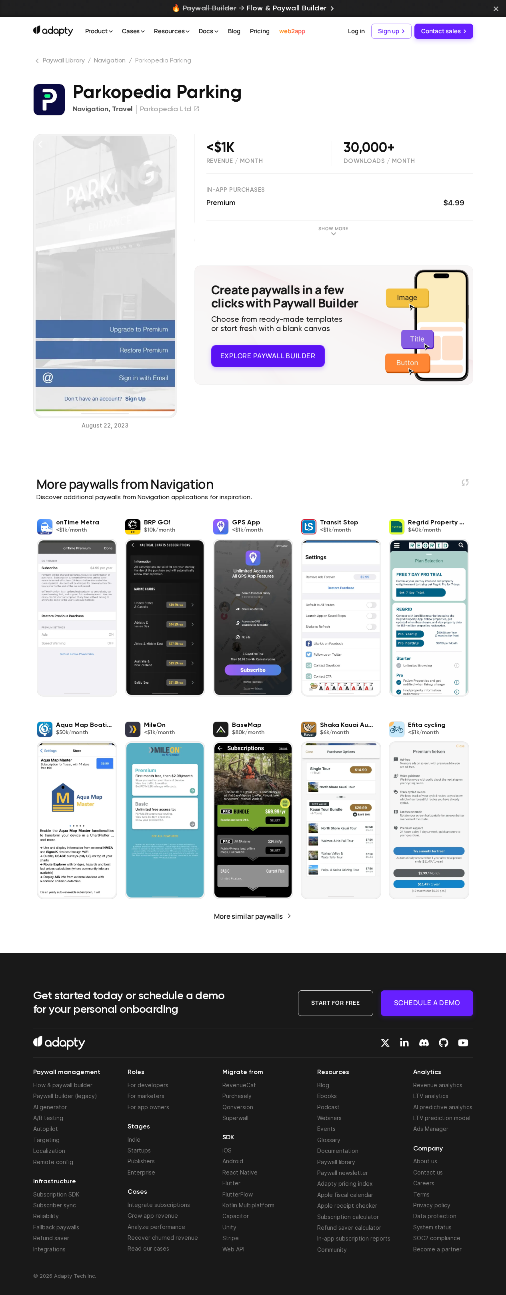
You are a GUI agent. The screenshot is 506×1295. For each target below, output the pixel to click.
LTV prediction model (441, 1117)
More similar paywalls (248, 916)
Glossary (328, 1139)
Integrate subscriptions (159, 1204)
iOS (227, 1150)
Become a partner (437, 1249)
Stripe (230, 1238)
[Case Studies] (142, 31)
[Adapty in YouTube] (463, 1042)
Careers (423, 1183)
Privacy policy (431, 1205)
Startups (139, 1150)
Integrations (49, 1249)
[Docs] (216, 31)
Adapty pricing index (345, 1183)
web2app (292, 31)
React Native (240, 1172)
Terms (421, 1194)
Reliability (46, 1216)
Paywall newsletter (342, 1172)
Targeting (46, 1139)
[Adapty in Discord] (424, 1042)
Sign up (388, 31)
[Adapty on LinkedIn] (404, 1042)
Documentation (337, 1150)
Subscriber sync (54, 1205)
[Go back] (38, 62)
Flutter (231, 1183)
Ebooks (327, 1095)
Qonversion (237, 1107)
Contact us (428, 1172)
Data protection (434, 1216)
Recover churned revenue (163, 1237)
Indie (134, 1139)
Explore (268, 355)
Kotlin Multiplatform (248, 1205)
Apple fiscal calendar (345, 1194)
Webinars (329, 1117)
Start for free (335, 1002)
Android (232, 1161)
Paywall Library (64, 61)
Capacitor (235, 1216)
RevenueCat (239, 1085)
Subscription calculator (348, 1216)
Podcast (328, 1107)
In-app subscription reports (353, 1238)
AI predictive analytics (442, 1107)
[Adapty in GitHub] (443, 1042)
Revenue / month (234, 161)
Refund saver (51, 1238)
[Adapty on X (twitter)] (385, 1042)
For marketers (146, 1095)
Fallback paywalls (56, 1227)
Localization (49, 1150)
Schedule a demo (427, 1002)
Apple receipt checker (347, 1205)
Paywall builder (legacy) (65, 1095)
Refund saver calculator (349, 1227)
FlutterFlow (237, 1194)
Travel (122, 109)
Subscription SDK (56, 1194)
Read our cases (148, 1248)
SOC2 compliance (436, 1238)
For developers (148, 1085)
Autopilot (45, 1128)
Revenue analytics (437, 1085)
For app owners (148, 1107)
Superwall (235, 1117)
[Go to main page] (53, 31)
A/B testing (48, 1117)
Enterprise (141, 1172)
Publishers (141, 1161)
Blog (234, 31)
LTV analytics (430, 1095)
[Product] (110, 31)
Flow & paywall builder (62, 1085)
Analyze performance (156, 1226)
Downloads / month (379, 161)
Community (332, 1249)
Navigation (110, 61)
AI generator (50, 1107)
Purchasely (237, 1095)
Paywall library (336, 1161)
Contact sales (441, 31)
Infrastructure (54, 1182)
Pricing (260, 31)
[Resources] (187, 31)
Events (326, 1128)
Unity (229, 1227)
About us (425, 1161)
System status (432, 1227)
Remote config (53, 1161)
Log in (356, 31)
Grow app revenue (153, 1215)
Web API (233, 1249)
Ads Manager (430, 1128)
